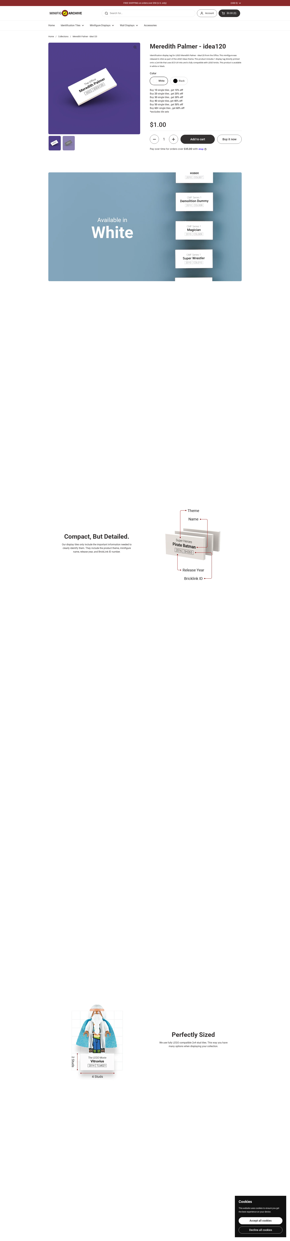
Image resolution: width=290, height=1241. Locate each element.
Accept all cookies (261, 1220)
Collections (63, 36)
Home (51, 36)
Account (209, 13)
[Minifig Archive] (65, 13)
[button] (229, 13)
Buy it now (229, 139)
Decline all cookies (260, 1230)
